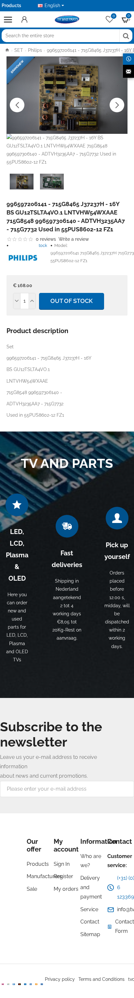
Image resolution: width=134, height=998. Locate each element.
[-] (16, 301)
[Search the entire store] (125, 35)
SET (18, 50)
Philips (35, 50)
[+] (32, 301)
